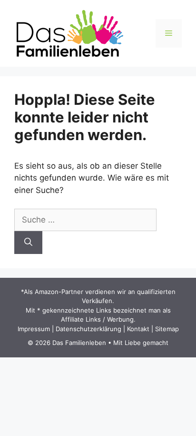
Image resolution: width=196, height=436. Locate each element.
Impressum (34, 329)
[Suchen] (28, 242)
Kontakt (138, 329)
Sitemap (167, 329)
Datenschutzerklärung (88, 329)
